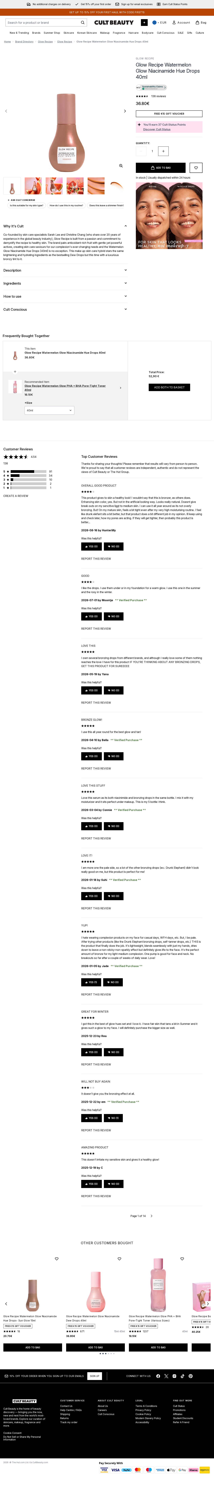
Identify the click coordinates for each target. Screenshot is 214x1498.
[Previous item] (6, 1304)
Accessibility (142, 1422)
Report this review (96, 558)
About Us (103, 1406)
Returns (64, 1418)
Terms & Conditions (146, 1406)
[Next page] (151, 1216)
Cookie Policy (143, 1414)
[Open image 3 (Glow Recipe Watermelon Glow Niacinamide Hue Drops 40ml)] (54, 185)
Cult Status (179, 1406)
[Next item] (208, 1304)
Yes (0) (93, 546)
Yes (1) (93, 982)
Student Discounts (183, 1418)
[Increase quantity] (163, 151)
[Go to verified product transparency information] (151, 87)
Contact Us (66, 1406)
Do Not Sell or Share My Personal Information (22, 1438)
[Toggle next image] (125, 111)
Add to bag (33, 1347)
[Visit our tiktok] (182, 1376)
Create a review (15, 496)
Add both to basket (169, 387)
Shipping (65, 1414)
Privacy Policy (143, 1410)
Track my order (68, 1422)
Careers (102, 1410)
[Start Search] (83, 22)
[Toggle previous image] (6, 111)
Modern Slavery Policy (148, 1418)
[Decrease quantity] (141, 151)
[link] (181, 22)
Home (7, 41)
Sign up (94, 1376)
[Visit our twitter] (166, 1376)
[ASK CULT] (144, 22)
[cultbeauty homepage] (114, 22)
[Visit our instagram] (174, 1376)
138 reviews (158, 96)
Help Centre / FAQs (71, 1410)
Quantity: (143, 143)
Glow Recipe (45, 41)
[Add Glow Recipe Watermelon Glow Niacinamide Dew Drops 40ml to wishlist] (119, 1259)
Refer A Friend (181, 1422)
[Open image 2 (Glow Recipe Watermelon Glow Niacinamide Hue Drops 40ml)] (33, 185)
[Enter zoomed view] (121, 166)
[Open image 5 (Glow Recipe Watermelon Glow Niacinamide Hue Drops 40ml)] (96, 185)
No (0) (115, 546)
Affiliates (177, 1414)
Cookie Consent (12, 1433)
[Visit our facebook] (158, 1376)
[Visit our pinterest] (191, 1376)
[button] (169, 88)
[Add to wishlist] (196, 168)
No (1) (115, 1118)
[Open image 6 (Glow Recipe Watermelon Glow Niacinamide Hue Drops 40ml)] (117, 185)
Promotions (179, 1410)
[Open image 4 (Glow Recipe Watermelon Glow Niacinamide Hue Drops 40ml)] (75, 185)
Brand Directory (24, 41)
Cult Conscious (106, 1414)
